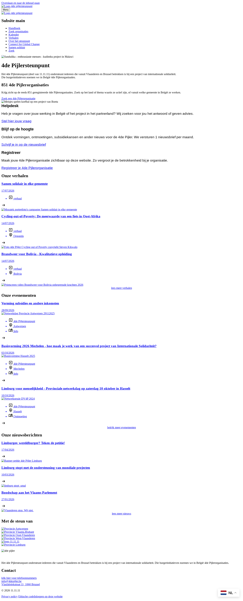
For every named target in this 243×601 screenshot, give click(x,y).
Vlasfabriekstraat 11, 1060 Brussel (20, 584)
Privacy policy (9, 596)
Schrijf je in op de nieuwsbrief (23, 144)
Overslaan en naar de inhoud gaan (20, 2)
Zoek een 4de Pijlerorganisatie (18, 98)
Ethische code (26, 596)
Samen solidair (17, 47)
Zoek (11, 50)
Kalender (14, 34)
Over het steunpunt (19, 41)
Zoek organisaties (18, 31)
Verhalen (14, 37)
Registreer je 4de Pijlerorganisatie (27, 168)
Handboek (14, 28)
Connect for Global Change (24, 44)
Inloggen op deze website (48, 596)
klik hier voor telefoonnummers (19, 577)
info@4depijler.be (11, 581)
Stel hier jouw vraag (16, 121)
